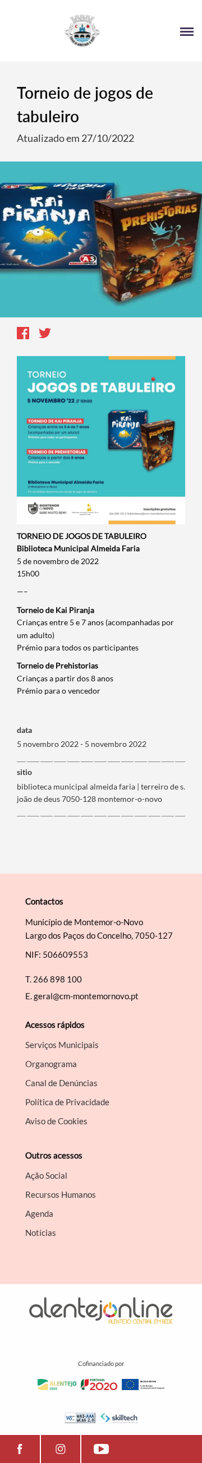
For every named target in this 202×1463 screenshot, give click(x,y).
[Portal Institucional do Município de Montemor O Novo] (54, 31)
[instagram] (60, 1449)
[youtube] (101, 1449)
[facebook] (19, 1449)
